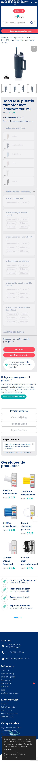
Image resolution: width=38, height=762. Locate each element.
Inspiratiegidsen (8, 677)
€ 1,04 (27, 498)
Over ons (5, 670)
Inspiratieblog (7, 674)
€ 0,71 (9, 497)
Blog (3, 690)
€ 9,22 (9, 568)
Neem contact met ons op (14, 397)
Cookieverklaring (8, 731)
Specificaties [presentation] (19, 430)
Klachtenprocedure (9, 714)
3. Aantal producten (13, 332)
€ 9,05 (27, 568)
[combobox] (15, 23)
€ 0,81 (9, 530)
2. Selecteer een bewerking (17, 191)
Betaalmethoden (8, 707)
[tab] (19, 411)
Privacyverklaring (8, 734)
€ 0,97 (27, 533)
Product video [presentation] (19, 423)
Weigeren (22, 754)
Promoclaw (6, 680)
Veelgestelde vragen (10, 693)
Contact (4, 704)
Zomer (30, 38)
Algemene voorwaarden (11, 728)
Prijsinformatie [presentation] (19, 411)
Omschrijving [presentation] (19, 417)
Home (3, 38)
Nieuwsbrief (6, 683)
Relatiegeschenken (16, 38)
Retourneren (6, 710)
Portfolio (5, 687)
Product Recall (7, 717)
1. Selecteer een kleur (14, 128)
